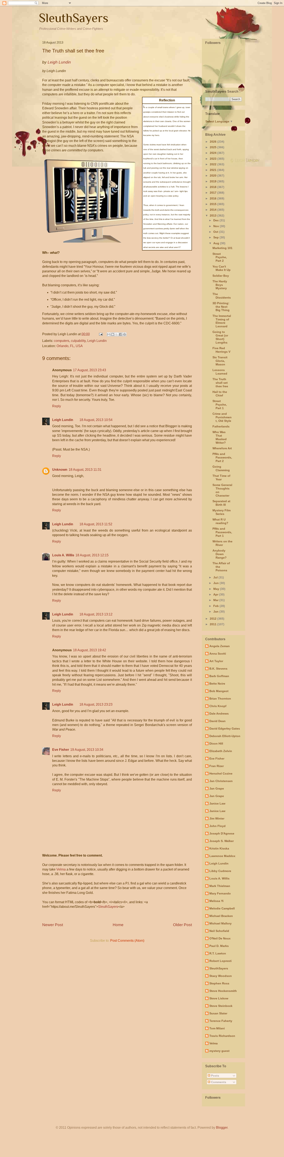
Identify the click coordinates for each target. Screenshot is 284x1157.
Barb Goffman (219, 676)
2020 (213, 175)
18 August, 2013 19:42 (89, 650)
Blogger (221, 1127)
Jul (216, 577)
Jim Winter (216, 818)
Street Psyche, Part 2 (219, 257)
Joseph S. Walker (221, 841)
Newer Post (52, 925)
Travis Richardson (222, 1035)
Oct (216, 231)
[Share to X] (117, 334)
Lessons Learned (219, 371)
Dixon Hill (216, 743)
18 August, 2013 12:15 (92, 555)
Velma (61, 869)
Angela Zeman (219, 646)
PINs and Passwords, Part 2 (222, 457)
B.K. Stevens (218, 668)
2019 (213, 181)
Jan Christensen (221, 781)
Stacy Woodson (220, 976)
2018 (213, 187)
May (216, 588)
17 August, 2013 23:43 (89, 370)
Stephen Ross (219, 983)
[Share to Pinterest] (124, 334)
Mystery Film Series (221, 512)
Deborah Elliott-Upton (224, 736)
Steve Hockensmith (223, 991)
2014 (213, 209)
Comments (218, 1082)
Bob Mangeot (218, 691)
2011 (213, 624)
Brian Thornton (220, 698)
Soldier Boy (220, 275)
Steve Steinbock (220, 1006)
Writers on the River (222, 543)
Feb (216, 606)
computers (61, 340)
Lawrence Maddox (222, 856)
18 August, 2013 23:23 (95, 704)
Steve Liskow (218, 998)
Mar (216, 600)
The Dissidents (221, 295)
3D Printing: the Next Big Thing (221, 306)
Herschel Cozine (220, 773)
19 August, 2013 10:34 (86, 749)
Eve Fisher (60, 749)
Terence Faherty (220, 1020)
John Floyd (217, 826)
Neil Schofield (219, 931)
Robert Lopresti (220, 961)
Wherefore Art (222, 448)
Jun (216, 583)
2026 (213, 141)
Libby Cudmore (220, 871)
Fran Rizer (216, 766)
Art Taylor (216, 661)
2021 (213, 170)
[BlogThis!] (113, 334)
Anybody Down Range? (219, 554)
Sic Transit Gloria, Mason (219, 361)
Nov (216, 226)
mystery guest (219, 1050)
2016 (213, 198)
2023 (213, 158)
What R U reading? (220, 521)
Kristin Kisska (219, 848)
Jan (216, 611)
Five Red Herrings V (221, 349)
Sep (216, 237)
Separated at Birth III (221, 502)
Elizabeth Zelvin (220, 751)
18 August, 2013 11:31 (85, 469)
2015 (213, 204)
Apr (216, 594)
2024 (213, 152)
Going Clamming (221, 468)
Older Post (182, 925)
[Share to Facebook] (121, 334)
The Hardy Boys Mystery (219, 285)
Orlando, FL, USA (70, 346)
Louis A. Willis (63, 555)
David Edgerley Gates (224, 728)
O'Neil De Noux (220, 938)
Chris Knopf (217, 706)
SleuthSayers (73, 18)
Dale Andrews (219, 713)
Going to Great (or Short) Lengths (220, 337)
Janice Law (217, 803)
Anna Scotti (217, 653)
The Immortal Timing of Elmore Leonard (221, 321)
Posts (214, 1075)
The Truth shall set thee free (220, 382)
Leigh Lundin (97, 340)
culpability (78, 340)
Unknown (59, 469)
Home (118, 925)
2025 (213, 147)
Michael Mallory (220, 923)
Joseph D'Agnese (221, 833)
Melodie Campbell (222, 908)
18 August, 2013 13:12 (95, 614)
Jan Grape (216, 788)
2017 (213, 192)
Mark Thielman (219, 886)
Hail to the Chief (219, 393)
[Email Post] (100, 334)
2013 (213, 215)
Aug (216, 243)
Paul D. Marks (219, 946)
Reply (56, 406)
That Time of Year (221, 477)
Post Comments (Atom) (127, 940)
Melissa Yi (216, 901)
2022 (213, 164)
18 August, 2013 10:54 (95, 420)
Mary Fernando (220, 893)
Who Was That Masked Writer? (219, 437)
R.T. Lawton (217, 953)
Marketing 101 (222, 248)
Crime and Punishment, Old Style (222, 417)
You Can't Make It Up (221, 268)
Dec (216, 220)
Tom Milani (217, 1028)
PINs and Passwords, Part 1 (222, 532)
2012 (213, 618)
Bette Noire (217, 683)
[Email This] (109, 334)
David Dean (217, 721)
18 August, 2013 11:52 (95, 524)
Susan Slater (218, 1013)
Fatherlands (221, 426)
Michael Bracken (221, 916)
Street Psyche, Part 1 (219, 404)
